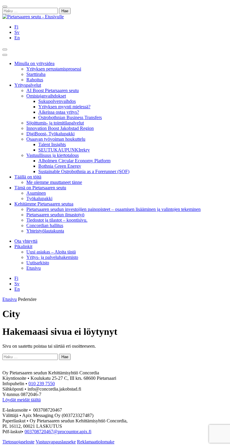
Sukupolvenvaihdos (57, 101)
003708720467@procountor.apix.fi (58, 431)
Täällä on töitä (27, 176)
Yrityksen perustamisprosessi (53, 68)
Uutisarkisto (37, 262)
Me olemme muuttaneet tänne (54, 182)
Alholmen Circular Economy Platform (74, 160)
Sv (16, 32)
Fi (16, 26)
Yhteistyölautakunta (45, 230)
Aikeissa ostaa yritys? (58, 112)
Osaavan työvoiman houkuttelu (55, 139)
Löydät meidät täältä (21, 399)
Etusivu (33, 268)
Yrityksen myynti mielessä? (64, 106)
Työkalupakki (39, 198)
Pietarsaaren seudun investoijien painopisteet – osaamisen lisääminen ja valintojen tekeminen (113, 209)
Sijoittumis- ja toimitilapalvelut (55, 122)
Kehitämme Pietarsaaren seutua (43, 203)
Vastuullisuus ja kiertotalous (52, 155)
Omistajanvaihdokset (46, 95)
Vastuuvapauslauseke (56, 441)
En (17, 37)
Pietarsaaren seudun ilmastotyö (55, 214)
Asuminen (36, 193)
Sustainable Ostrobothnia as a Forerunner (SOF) (83, 171)
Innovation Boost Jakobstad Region (60, 128)
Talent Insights (52, 144)
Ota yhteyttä (25, 241)
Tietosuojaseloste (18, 441)
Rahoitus (34, 79)
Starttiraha (36, 74)
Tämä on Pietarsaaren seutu (40, 187)
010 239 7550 (41, 383)
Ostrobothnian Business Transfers (70, 117)
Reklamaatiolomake (95, 441)
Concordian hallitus (44, 225)
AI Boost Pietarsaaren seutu (52, 90)
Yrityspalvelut (27, 85)
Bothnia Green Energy (59, 166)
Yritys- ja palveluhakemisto (52, 257)
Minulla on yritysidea (34, 63)
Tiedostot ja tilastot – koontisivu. (56, 220)
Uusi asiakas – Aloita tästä (51, 251)
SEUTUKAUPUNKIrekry (64, 149)
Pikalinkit (23, 246)
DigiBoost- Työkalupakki (50, 133)
